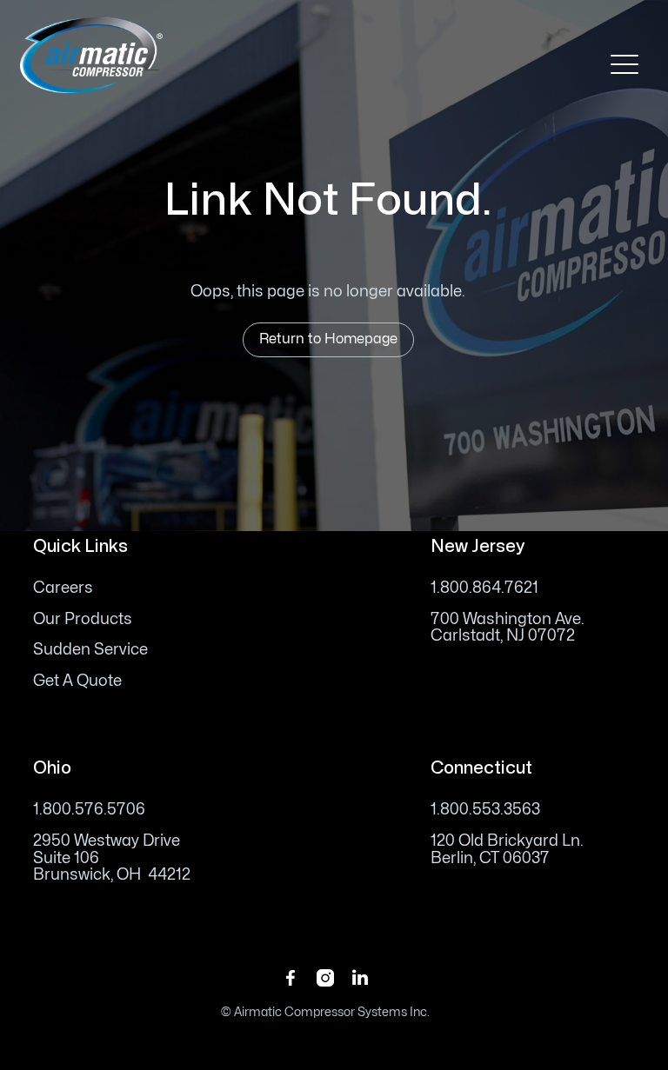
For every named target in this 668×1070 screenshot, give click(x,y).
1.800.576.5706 (89, 809)
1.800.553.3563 (485, 809)
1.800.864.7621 (484, 588)
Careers (63, 588)
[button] (624, 64)
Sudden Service (90, 649)
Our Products (82, 619)
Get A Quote (77, 681)
